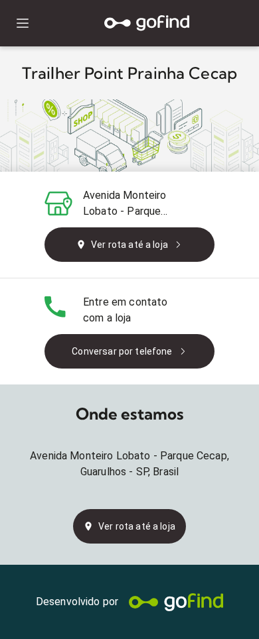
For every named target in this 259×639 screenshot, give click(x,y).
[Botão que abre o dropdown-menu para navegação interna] (22, 23)
